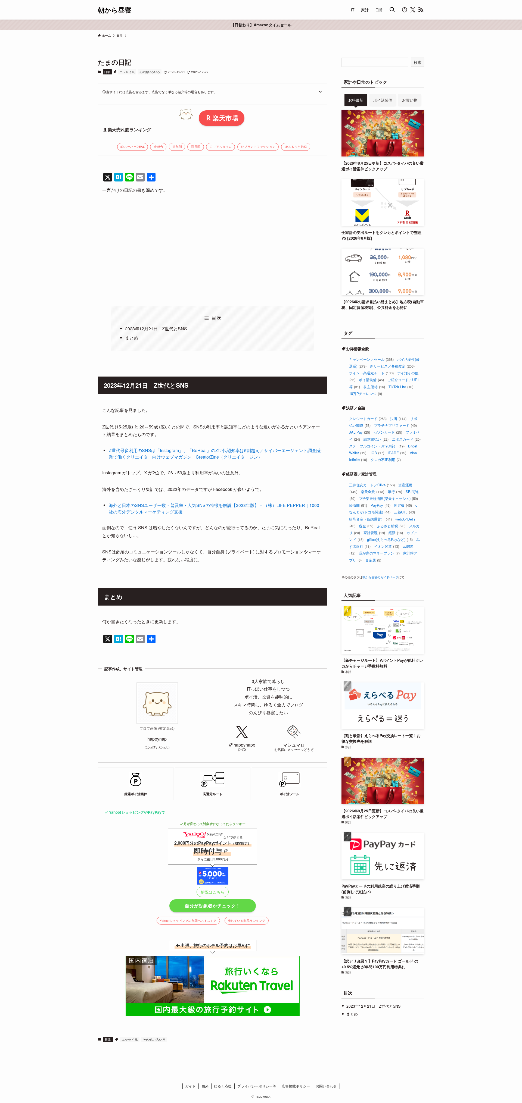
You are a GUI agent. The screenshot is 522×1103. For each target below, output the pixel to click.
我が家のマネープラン (379, 553)
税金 (366, 525)
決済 (398, 418)
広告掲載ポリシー (296, 1086)
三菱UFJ (404, 512)
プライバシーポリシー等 (256, 1086)
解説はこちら (213, 892)
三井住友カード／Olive (372, 484)
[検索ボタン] (392, 10)
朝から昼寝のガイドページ (380, 577)
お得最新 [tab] (355, 100)
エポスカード (406, 439)
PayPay (380, 505)
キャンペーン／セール (371, 359)
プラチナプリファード (395, 425)
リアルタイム (222, 147)
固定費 (403, 505)
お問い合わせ (326, 1086)
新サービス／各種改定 (392, 366)
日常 (107, 72)
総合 (160, 147)
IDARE (397, 452)
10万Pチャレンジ (365, 393)
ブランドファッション (259, 147)
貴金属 (373, 560)
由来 (205, 1086)
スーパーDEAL (134, 147)
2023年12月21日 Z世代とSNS (156, 328)
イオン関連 (386, 546)
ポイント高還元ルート (371, 372)
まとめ (131, 338)
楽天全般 (372, 491)
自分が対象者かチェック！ (212, 906)
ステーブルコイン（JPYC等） (377, 446)
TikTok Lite (401, 386)
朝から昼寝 (114, 10)
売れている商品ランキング (246, 921)
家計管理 (374, 532)
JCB (377, 452)
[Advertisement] (212, 250)
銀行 (395, 491)
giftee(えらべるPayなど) (390, 539)
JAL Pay (359, 432)
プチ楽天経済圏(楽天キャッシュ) (388, 498)
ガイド (190, 1086)
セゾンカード (388, 432)
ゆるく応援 (223, 1086)
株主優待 (374, 386)
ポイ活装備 (371, 379)
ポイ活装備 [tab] (382, 100)
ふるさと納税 (297, 147)
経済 (396, 532)
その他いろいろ (149, 72)
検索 (417, 62)
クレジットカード (368, 418)
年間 (179, 147)
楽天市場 (225, 117)
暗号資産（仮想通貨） (370, 519)
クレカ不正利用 (386, 459)
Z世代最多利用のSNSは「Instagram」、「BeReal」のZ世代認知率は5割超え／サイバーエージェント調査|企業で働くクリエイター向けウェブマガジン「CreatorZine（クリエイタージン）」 (215, 453)
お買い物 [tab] (409, 100)
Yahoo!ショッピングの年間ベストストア (188, 921)
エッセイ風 (127, 72)
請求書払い (376, 439)
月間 (197, 147)
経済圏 (358, 505)
